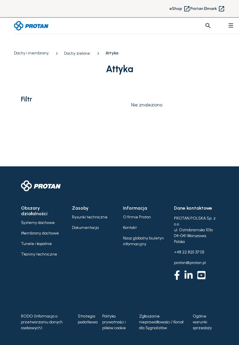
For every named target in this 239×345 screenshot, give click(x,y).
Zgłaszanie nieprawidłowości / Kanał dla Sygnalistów (161, 322)
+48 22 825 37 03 (189, 252)
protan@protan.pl (190, 262)
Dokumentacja (85, 227)
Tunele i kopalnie (36, 243)
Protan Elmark (207, 8)
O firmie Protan (137, 217)
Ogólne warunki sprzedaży (202, 322)
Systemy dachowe (38, 222)
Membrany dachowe (40, 233)
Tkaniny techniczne (39, 254)
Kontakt (130, 227)
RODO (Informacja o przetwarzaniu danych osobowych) (42, 322)
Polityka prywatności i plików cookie (114, 322)
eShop (180, 8)
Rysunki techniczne (90, 217)
